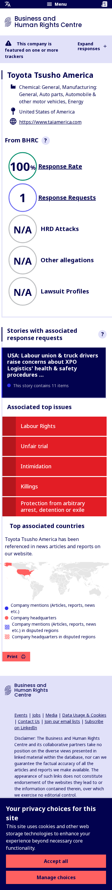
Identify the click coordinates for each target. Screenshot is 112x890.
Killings (29, 486)
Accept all (56, 861)
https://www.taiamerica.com (50, 122)
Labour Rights (38, 426)
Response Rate (60, 166)
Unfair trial (34, 446)
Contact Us (29, 721)
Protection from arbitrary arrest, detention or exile (53, 506)
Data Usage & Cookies (84, 715)
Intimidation (36, 466)
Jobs (36, 715)
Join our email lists (62, 721)
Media (51, 715)
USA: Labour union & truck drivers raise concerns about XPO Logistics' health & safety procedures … (52, 365)
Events (20, 715)
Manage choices (56, 877)
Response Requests (67, 197)
